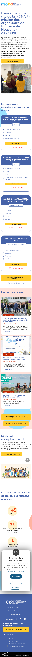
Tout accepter (16, 576)
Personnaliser (16, 582)
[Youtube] (24, 619)
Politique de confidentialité (16, 571)
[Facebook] (16, 619)
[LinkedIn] (20, 619)
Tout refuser (15, 587)
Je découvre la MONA (11, 61)
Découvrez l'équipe (10, 454)
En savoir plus (16, 143)
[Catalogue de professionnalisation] (18, 654)
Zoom (28, 460)
